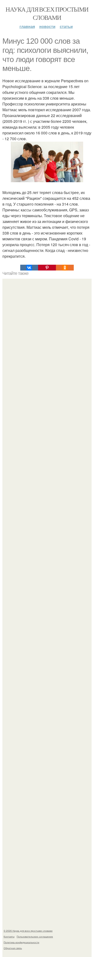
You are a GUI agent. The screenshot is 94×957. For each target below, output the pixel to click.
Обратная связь (13, 948)
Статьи (66, 26)
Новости (47, 26)
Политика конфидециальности (21, 942)
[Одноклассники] (65, 267)
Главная (27, 26)
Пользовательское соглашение (35, 936)
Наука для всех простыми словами (47, 13)
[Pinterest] (47, 267)
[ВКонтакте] (29, 267)
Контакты (9, 936)
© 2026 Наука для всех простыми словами (28, 930)
